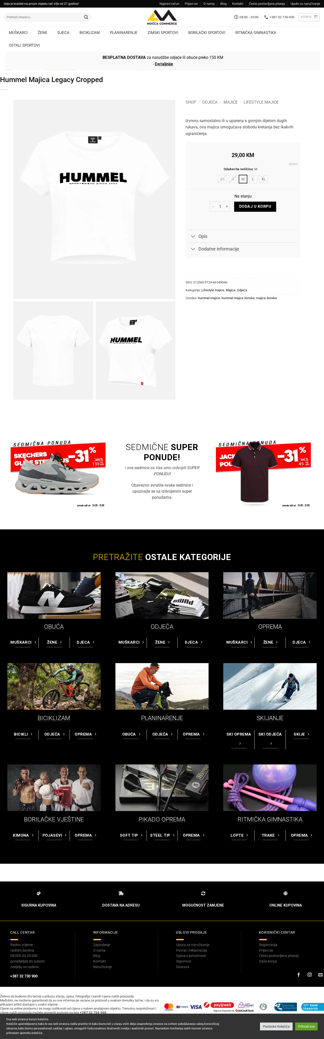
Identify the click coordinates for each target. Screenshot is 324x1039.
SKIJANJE (270, 718)
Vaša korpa (268, 961)
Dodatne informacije (218, 249)
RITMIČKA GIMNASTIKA (270, 819)
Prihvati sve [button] (306, 1026)
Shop (191, 102)
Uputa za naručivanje (192, 945)
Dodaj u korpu (255, 206)
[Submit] (86, 17)
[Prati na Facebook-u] (298, 975)
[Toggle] (193, 236)
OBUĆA (54, 626)
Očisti (293, 164)
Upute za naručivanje (305, 4)
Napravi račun (169, 4)
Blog (223, 4)
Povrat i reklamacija (191, 950)
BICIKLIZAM (54, 718)
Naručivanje (102, 967)
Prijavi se (191, 4)
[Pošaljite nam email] (320, 975)
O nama (209, 4)
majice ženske (266, 298)
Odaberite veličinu (238, 169)
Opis (202, 236)
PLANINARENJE (162, 718)
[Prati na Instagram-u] (309, 975)
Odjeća (209, 102)
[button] (309, 17)
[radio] (222, 179)
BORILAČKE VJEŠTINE (54, 819)
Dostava (182, 967)
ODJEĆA (162, 626)
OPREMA (270, 626)
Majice (231, 102)
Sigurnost (183, 961)
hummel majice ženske (238, 298)
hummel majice (209, 298)
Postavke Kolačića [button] (276, 1026)
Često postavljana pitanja (267, 4)
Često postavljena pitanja (279, 956)
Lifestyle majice (261, 102)
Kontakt (237, 4)
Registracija (268, 945)
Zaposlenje (101, 945)
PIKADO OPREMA (162, 819)
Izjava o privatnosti (191, 956)
